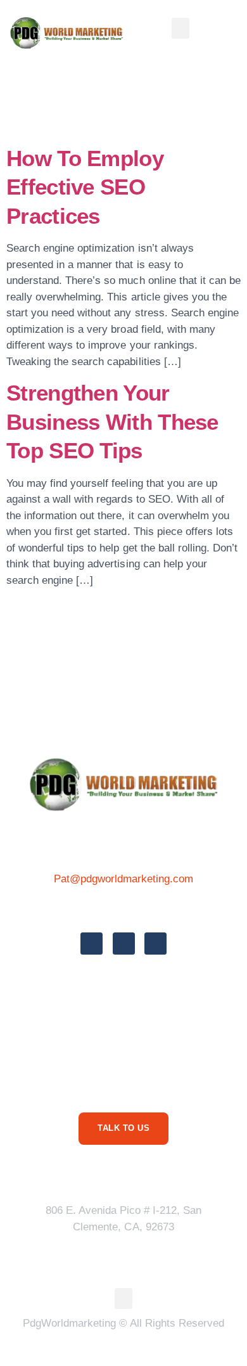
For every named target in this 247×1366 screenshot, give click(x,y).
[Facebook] (91, 943)
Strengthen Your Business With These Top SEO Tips (112, 421)
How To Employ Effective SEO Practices (84, 187)
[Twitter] (124, 943)
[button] (180, 28)
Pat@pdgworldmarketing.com (124, 879)
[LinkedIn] (155, 943)
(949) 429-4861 (123, 907)
